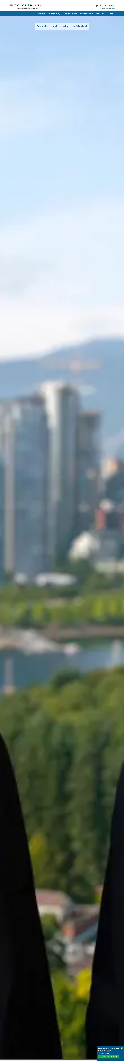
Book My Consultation (108, 1057)
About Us (41, 14)
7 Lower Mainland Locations (107, 8)
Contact (110, 14)
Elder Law (100, 14)
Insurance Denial (86, 14)
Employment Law (70, 14)
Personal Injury (54, 14)
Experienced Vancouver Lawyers (27, 8)
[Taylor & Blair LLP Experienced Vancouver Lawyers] (25, 4)
